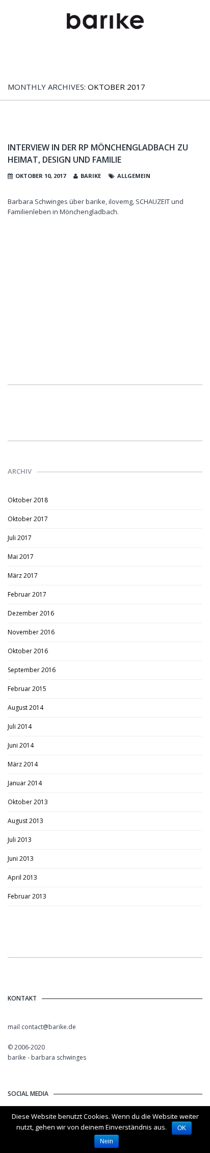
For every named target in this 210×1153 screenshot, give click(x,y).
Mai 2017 (21, 556)
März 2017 (23, 575)
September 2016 (32, 669)
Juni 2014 (21, 745)
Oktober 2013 (28, 802)
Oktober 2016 (28, 651)
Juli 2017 (20, 537)
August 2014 (25, 707)
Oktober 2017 (28, 519)
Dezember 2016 (31, 613)
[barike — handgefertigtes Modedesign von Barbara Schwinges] (105, 21)
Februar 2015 (27, 688)
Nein (106, 1141)
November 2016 (31, 632)
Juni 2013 (21, 858)
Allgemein (133, 176)
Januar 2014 (25, 783)
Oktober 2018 (28, 500)
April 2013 (22, 877)
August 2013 (25, 820)
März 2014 (23, 764)
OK (181, 1128)
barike (91, 176)
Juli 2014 (20, 726)
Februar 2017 (27, 594)
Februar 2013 (27, 896)
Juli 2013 (20, 839)
